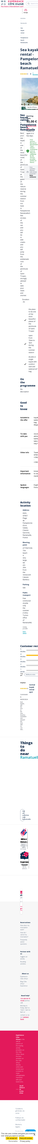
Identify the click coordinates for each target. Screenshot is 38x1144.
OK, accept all (12, 1138)
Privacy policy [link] (25, 1141)
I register (21, 908)
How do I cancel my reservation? (24, 935)
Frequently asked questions (23, 942)
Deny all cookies (26, 1138)
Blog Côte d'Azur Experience (23, 984)
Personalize (13, 1141)
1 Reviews (35, 73)
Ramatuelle (24, 23)
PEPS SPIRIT (25, 632)
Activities (23, 18)
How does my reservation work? (24, 927)
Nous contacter (33, 176)
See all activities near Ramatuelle (23, 815)
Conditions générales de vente (20, 1111)
